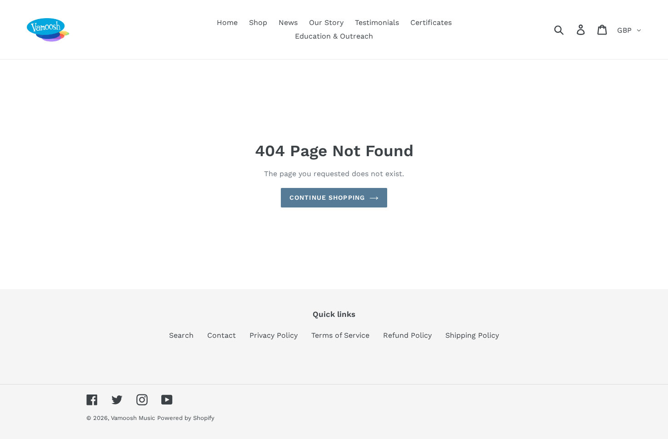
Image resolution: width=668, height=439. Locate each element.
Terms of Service (340, 335)
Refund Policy (407, 335)
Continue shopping (327, 197)
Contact (221, 335)
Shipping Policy (472, 335)
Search (181, 335)
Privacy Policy (273, 335)
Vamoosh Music (133, 417)
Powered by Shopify (185, 417)
